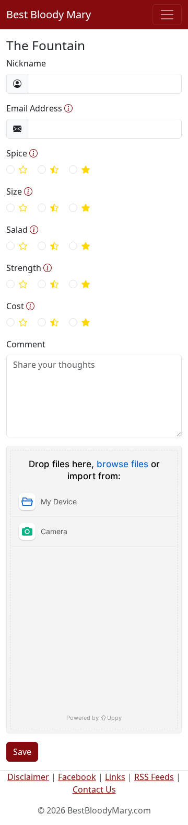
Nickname (26, 63)
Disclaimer (28, 777)
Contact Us (94, 789)
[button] (68, 108)
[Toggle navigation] (167, 14)
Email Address (34, 108)
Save (22, 752)
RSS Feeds (154, 777)
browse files (122, 464)
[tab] (94, 501)
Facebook (77, 777)
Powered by (94, 717)
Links (115, 777)
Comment (25, 344)
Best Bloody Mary (48, 14)
